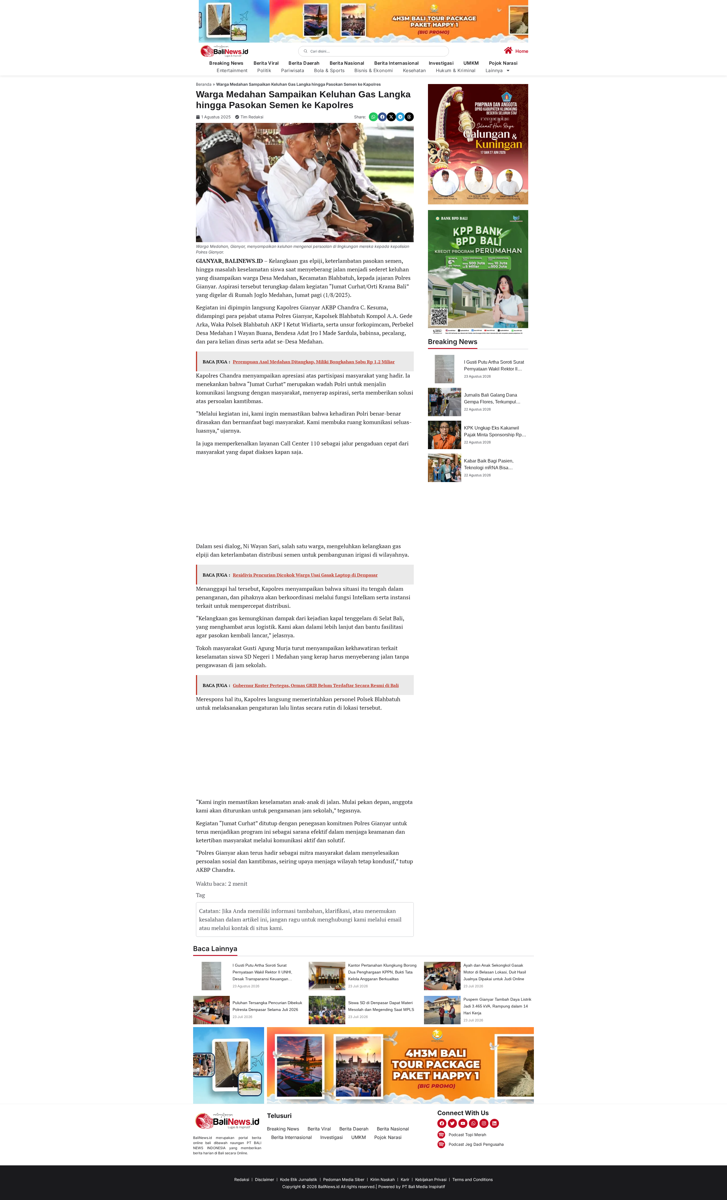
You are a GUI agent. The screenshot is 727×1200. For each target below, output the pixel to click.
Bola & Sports (329, 70)
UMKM (471, 63)
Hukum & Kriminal (456, 70)
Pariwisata (292, 70)
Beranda (204, 84)
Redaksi (241, 1179)
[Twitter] (452, 1123)
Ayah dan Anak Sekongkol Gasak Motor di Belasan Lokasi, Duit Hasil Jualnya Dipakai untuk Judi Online (494, 972)
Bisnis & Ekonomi (373, 70)
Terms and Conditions (472, 1179)
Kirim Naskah (382, 1179)
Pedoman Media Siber (343, 1179)
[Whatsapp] (473, 1123)
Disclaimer (264, 1179)
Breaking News (226, 63)
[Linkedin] (494, 1123)
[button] (373, 117)
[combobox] (373, 51)
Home (521, 51)
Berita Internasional (396, 63)
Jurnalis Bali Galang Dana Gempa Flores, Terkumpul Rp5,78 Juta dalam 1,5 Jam (491, 402)
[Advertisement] (305, 500)
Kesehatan (414, 70)
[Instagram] (483, 1123)
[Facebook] (441, 1123)
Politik (264, 70)
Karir (405, 1179)
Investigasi (441, 63)
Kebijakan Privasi (430, 1179)
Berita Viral (266, 63)
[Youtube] (462, 1123)
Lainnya (494, 70)
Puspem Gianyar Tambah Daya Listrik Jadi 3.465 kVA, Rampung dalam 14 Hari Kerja (497, 1006)
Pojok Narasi (503, 63)
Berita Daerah (304, 63)
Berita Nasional (347, 63)
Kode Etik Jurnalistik (298, 1179)
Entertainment (232, 70)
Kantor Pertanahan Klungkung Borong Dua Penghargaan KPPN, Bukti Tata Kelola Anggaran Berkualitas (382, 972)
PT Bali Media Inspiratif (423, 1186)
